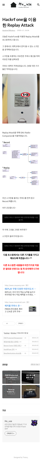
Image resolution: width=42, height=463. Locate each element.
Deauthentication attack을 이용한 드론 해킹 (14, 353)
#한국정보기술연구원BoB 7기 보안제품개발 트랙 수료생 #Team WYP (16, 426)
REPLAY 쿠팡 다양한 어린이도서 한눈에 (20, 288)
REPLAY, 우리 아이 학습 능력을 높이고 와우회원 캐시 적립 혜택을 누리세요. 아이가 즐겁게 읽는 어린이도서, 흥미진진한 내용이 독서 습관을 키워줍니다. (21, 293)
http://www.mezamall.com (15, 302)
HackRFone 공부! (9, 349)
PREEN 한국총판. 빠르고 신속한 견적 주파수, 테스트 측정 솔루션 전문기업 (14, 310)
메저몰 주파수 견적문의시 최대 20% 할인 (13, 305)
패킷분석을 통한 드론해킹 (11, 342)
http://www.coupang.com (14, 285)
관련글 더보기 (35, 364)
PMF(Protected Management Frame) (14, 338)
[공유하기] (9, 323)
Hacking (6, 333)
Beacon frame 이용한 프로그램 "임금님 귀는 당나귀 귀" (14, 345)
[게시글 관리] (12, 323)
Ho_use (8, 421)
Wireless (13, 333)
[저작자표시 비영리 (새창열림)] (27, 323)
